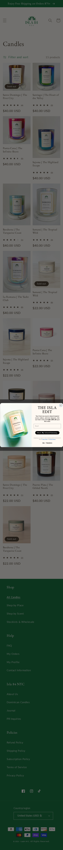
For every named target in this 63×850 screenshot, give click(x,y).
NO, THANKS (47, 443)
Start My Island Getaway (47, 432)
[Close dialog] (60, 405)
